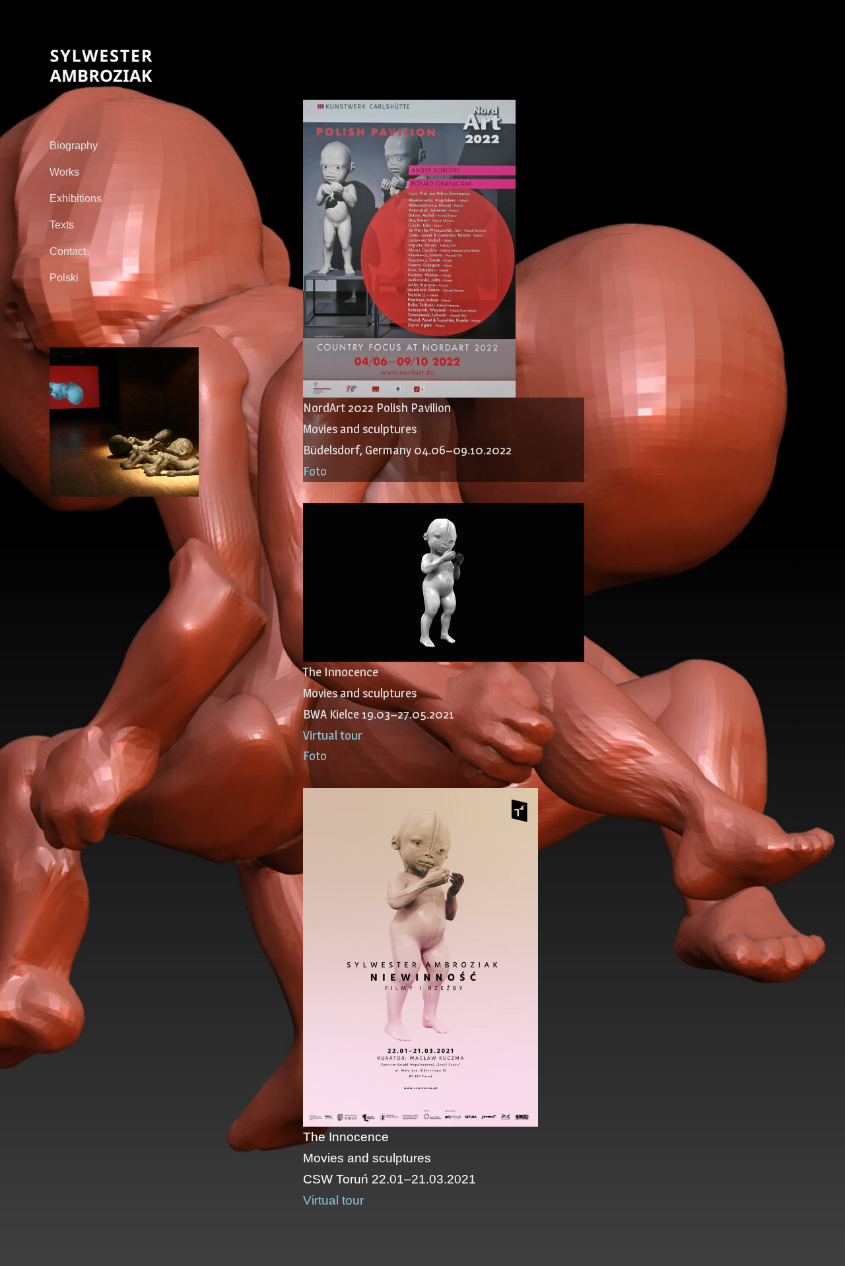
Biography (74, 145)
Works (64, 172)
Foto (315, 471)
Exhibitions (76, 198)
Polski (64, 277)
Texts (62, 224)
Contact (68, 251)
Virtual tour (332, 735)
